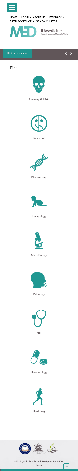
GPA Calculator (46, 21)
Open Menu (12, 7)
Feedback (55, 17)
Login (25, 17)
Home (13, 17)
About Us (39, 17)
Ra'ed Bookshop (21, 21)
